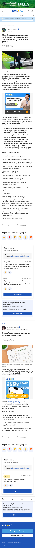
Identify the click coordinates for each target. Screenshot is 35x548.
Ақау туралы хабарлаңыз (17, 531)
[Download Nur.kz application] (17, 4)
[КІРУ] (32, 11)
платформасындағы (15, 402)
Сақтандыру (19, 15)
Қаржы (4, 15)
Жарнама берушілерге (17, 535)
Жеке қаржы (27, 15)
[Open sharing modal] (22, 499)
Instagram (19, 313)
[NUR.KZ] (17, 11)
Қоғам (3, 323)
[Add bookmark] (31, 499)
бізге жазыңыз (21, 225)
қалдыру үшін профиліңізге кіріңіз (19, 256)
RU (29, 10)
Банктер (12, 15)
